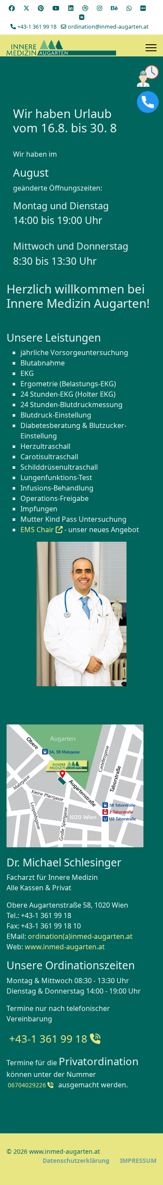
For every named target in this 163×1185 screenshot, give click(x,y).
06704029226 (27, 1085)
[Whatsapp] (129, 8)
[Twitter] (26, 8)
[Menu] (151, 48)
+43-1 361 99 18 (37, 26)
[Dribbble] (85, 8)
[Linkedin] (70, 8)
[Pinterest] (41, 8)
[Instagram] (99, 8)
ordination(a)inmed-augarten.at (80, 936)
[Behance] (114, 8)
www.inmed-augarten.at (65, 946)
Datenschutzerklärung (76, 1160)
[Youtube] (56, 8)
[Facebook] (12, 8)
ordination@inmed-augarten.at (108, 26)
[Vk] (81, 17)
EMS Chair (38, 529)
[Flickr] (143, 8)
